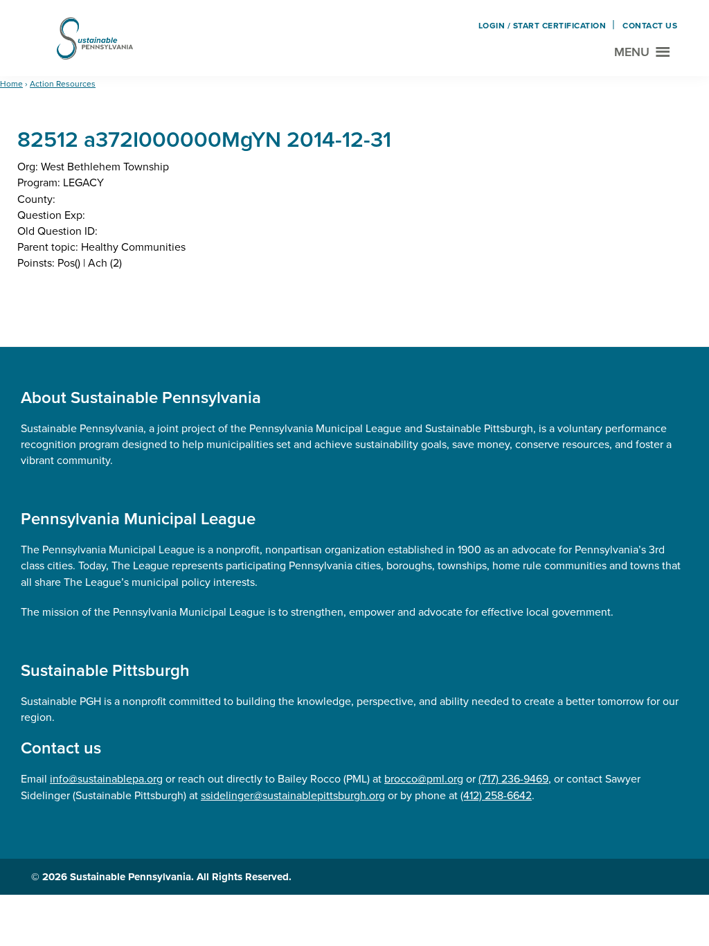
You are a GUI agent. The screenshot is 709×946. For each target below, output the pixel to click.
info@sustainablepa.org (106, 779)
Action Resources (63, 84)
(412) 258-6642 (496, 795)
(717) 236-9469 (513, 779)
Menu (631, 52)
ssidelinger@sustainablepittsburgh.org (293, 795)
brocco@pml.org (423, 779)
